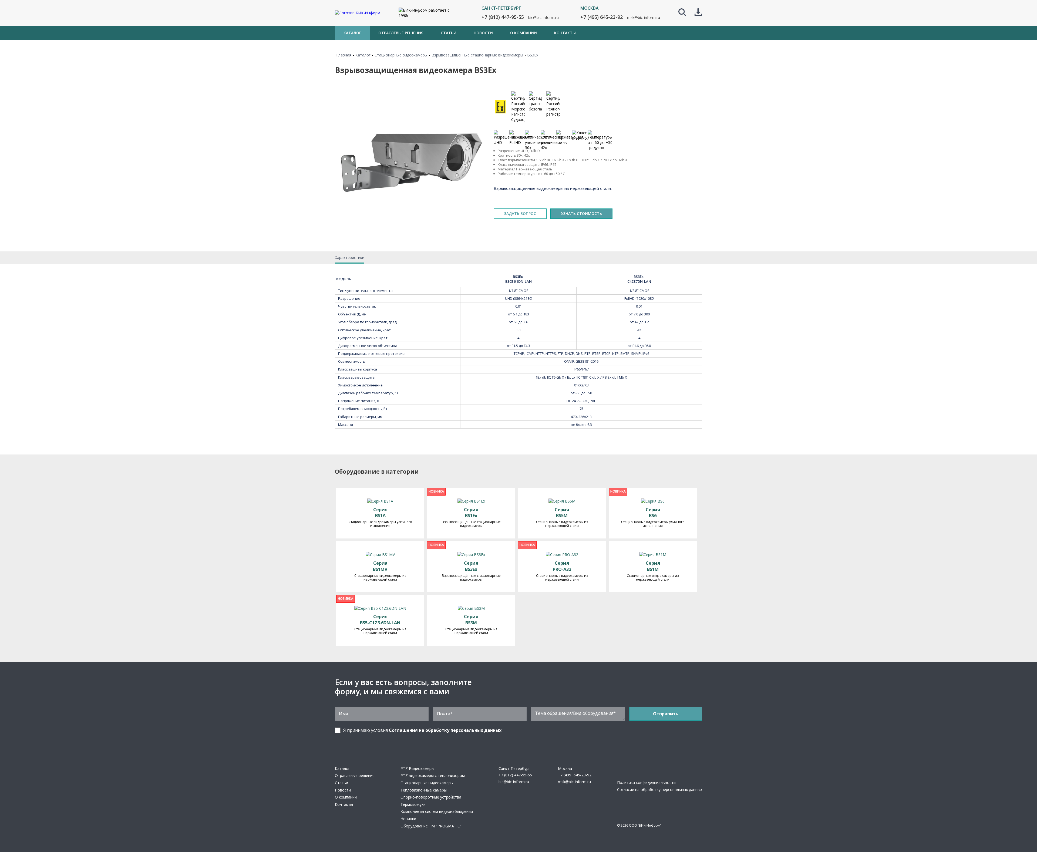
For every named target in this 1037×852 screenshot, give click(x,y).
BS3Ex (471, 566)
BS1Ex (471, 513)
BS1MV (380, 566)
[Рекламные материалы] (698, 13)
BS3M (471, 620)
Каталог (342, 768)
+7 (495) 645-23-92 (601, 17)
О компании (346, 797)
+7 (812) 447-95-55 (503, 17)
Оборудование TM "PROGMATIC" (431, 826)
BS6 (653, 513)
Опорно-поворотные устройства (430, 797)
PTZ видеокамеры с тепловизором (432, 775)
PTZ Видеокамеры (417, 768)
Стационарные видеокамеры (426, 782)
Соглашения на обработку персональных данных (445, 730)
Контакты (344, 804)
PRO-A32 (562, 566)
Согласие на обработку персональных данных (659, 789)
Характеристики (349, 257)
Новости (343, 790)
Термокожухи (413, 804)
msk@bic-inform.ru (643, 17)
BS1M (653, 566)
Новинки (408, 818)
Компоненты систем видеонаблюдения (436, 811)
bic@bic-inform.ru (543, 17)
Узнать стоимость (581, 213)
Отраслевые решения (355, 775)
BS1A (380, 513)
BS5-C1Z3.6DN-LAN (380, 620)
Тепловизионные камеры (423, 790)
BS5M (562, 513)
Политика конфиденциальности (646, 782)
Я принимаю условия (422, 730)
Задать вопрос (520, 213)
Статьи (341, 782)
